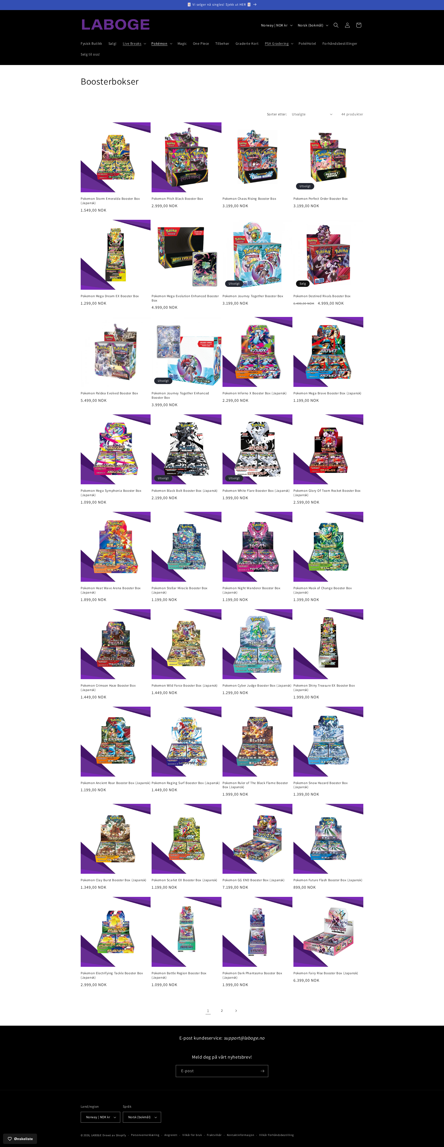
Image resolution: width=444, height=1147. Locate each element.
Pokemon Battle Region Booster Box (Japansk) (179, 975)
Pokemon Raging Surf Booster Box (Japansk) (186, 783)
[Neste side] (236, 1010)
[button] (134, 43)
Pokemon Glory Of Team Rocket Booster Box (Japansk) (327, 493)
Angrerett (170, 1135)
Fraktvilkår (214, 1135)
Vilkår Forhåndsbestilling (276, 1135)
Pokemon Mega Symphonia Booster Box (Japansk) (111, 493)
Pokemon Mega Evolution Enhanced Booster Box (185, 298)
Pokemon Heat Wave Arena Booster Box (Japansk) (111, 590)
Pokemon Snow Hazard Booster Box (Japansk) (320, 785)
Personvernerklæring (145, 1135)
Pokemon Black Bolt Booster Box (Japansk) (185, 491)
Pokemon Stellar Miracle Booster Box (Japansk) (180, 590)
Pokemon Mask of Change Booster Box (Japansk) (322, 590)
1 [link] (208, 1010)
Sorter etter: (277, 114)
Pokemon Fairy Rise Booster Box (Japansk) (325, 973)
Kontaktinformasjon (240, 1135)
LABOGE (96, 1135)
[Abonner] (262, 1071)
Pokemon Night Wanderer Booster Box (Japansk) (251, 590)
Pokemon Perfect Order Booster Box (320, 199)
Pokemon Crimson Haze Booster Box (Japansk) (108, 688)
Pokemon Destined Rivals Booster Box (322, 296)
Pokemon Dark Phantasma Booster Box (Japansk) (252, 975)
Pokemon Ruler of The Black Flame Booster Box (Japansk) (255, 785)
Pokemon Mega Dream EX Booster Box (110, 296)
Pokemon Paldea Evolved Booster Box (109, 393)
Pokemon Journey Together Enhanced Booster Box (180, 395)
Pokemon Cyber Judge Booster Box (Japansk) (257, 686)
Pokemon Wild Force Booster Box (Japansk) (185, 686)
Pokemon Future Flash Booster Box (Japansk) (327, 880)
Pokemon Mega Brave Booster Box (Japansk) (327, 393)
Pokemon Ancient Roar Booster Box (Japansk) (115, 783)
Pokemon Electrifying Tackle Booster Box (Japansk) (112, 975)
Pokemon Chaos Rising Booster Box (249, 199)
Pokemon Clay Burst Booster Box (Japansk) (113, 880)
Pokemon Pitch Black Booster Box (177, 199)
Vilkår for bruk (192, 1135)
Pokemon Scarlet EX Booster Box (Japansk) (184, 880)
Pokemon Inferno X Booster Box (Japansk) (254, 393)
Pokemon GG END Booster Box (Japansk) (254, 880)
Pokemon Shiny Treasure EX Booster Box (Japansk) (324, 688)
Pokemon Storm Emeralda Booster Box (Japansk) (110, 201)
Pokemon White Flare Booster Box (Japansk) (256, 491)
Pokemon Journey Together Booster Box (253, 296)
